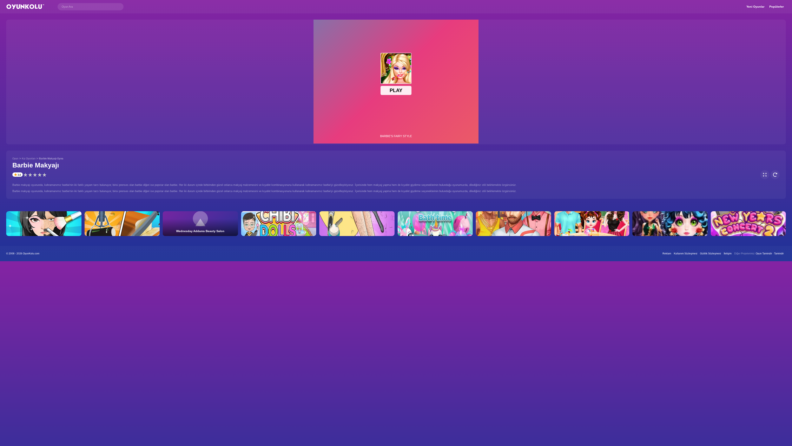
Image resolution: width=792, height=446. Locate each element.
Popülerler (776, 6)
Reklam (666, 253)
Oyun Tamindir (764, 253)
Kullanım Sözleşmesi (685, 253)
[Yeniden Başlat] (775, 174)
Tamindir (779, 253)
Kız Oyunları (28, 158)
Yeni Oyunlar (755, 6)
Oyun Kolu (25, 6)
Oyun (15, 158)
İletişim (728, 253)
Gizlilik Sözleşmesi (710, 253)
